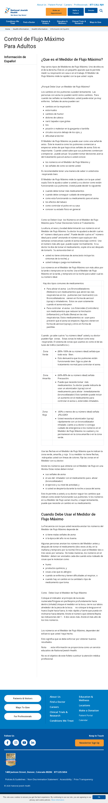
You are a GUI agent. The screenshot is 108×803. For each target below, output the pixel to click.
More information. (58, 800)
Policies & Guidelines (15, 779)
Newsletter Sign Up (89, 742)
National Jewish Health (20, 786)
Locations (84, 705)
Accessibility (66, 779)
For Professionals (23, 716)
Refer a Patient (76, 11)
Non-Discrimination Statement (43, 779)
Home (7, 29)
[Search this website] (101, 10)
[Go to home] (20, 11)
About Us (41, 4)
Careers (68, 4)
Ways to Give (95, 22)
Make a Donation (89, 710)
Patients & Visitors (45, 22)
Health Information (21, 29)
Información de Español (15, 59)
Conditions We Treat (12, 22)
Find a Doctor (29, 22)
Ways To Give (23, 707)
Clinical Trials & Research (79, 22)
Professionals (81, 4)
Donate (91, 10)
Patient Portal (55, 4)
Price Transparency (83, 779)
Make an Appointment (56, 11)
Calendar (83, 720)
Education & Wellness (62, 22)
